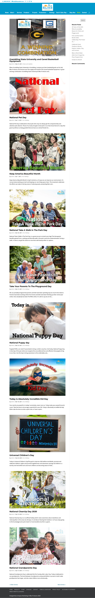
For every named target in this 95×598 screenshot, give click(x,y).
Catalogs (52, 12)
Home (7, 12)
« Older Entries (14, 584)
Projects (34, 12)
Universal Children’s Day (22, 455)
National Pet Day (18, 117)
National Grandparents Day (23, 568)
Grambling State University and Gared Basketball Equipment (34, 60)
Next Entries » (61, 584)
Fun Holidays (26, 120)
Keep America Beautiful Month (25, 174)
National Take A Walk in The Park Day (28, 230)
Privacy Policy (56, 589)
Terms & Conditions (45, 589)
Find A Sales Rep (61, 12)
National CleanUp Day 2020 (23, 511)
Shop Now (72, 12)
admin (12, 64)
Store (23, 589)
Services (19, 12)
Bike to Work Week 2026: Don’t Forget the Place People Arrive (78, 55)
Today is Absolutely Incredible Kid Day (29, 399)
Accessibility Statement (68, 589)
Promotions (42, 12)
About (12, 12)
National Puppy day (19, 343)
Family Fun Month (77, 59)
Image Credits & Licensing (17, 591)
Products (26, 12)
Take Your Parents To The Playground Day (31, 286)
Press (78, 12)
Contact (84, 12)
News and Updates (28, 64)
